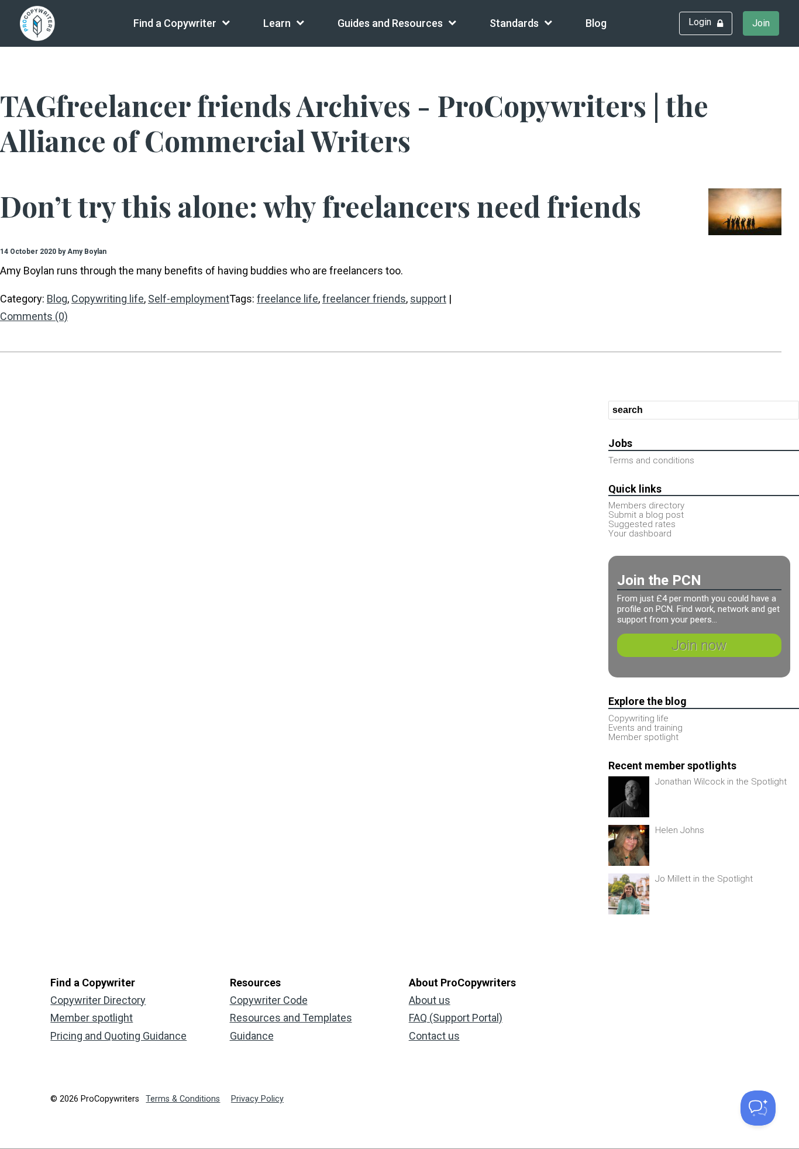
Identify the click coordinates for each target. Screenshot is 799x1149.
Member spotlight (91, 1018)
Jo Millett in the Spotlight (704, 878)
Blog (596, 23)
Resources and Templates (291, 1018)
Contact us (434, 1036)
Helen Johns (679, 830)
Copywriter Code (269, 1000)
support (428, 299)
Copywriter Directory (98, 1000)
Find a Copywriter (174, 23)
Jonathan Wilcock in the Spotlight (721, 781)
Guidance (252, 1036)
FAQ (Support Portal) (455, 1018)
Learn (277, 23)
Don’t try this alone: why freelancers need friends (320, 206)
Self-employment (188, 299)
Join (761, 23)
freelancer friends (364, 299)
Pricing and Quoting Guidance (118, 1036)
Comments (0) (34, 316)
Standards (514, 23)
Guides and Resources (390, 23)
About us (429, 1000)
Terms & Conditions (183, 1099)
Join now (698, 645)
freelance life (287, 299)
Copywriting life (107, 299)
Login (699, 21)
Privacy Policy (257, 1099)
